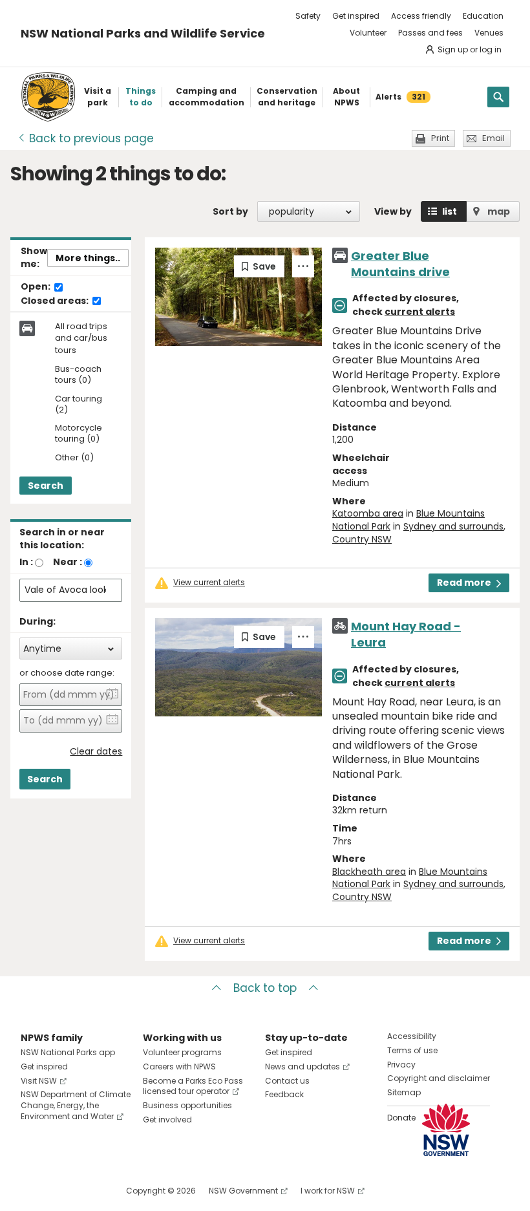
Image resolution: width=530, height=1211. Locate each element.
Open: (36, 287)
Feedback (284, 1094)
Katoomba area (367, 513)
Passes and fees (430, 32)
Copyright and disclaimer (438, 1078)
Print (440, 138)
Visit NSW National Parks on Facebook (33, 1191)
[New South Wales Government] (446, 1130)
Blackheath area (369, 871)
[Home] (48, 97)
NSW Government (243, 1190)
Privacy (401, 1064)
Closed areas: (55, 301)
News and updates (302, 1066)
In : (26, 561)
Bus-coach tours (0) (78, 375)
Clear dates (96, 751)
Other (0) (74, 458)
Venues (489, 32)
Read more (464, 582)
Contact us (287, 1080)
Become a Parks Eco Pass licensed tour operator (193, 1086)
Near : (67, 561)
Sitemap (404, 1092)
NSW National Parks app (68, 1052)
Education (483, 15)
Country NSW (362, 539)
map (498, 211)
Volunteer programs (182, 1052)
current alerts (420, 311)
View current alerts (209, 582)
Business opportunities (187, 1105)
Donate (401, 1117)
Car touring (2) (78, 405)
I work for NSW (328, 1190)
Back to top (265, 988)
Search (45, 485)
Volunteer (368, 32)
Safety (308, 15)
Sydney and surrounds (453, 526)
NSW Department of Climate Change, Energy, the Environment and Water (76, 1105)
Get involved (167, 1119)
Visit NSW (39, 1080)
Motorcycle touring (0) (78, 434)
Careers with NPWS (179, 1066)
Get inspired (355, 15)
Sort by (230, 211)
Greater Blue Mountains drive (400, 264)
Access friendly (421, 15)
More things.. (88, 258)
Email (493, 138)
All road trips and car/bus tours (81, 338)
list (449, 211)
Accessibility (411, 1036)
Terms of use (412, 1050)
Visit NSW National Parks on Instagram (60, 1191)
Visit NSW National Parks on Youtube (88, 1191)
